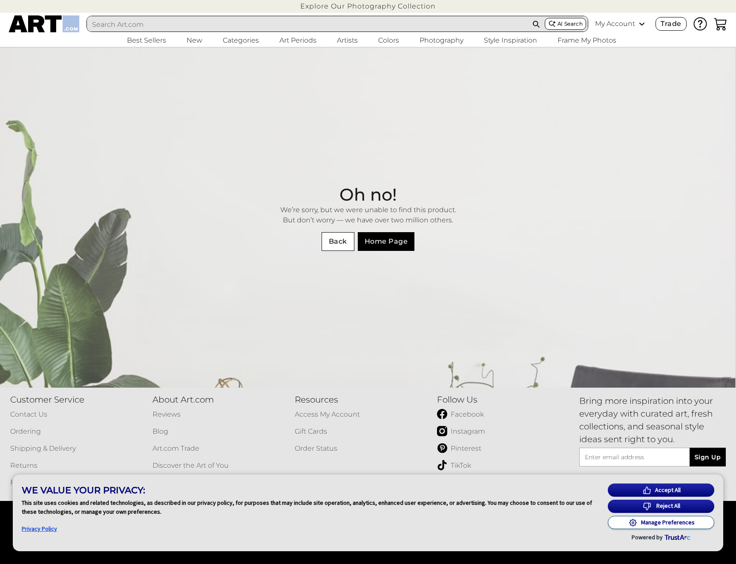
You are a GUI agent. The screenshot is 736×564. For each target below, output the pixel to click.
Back (338, 241)
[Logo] (44, 23)
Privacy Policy (39, 528)
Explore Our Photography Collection (368, 6)
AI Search (570, 23)
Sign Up (708, 457)
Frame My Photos (587, 40)
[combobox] (307, 24)
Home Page (386, 241)
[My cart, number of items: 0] (720, 24)
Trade (671, 24)
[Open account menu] (642, 23)
